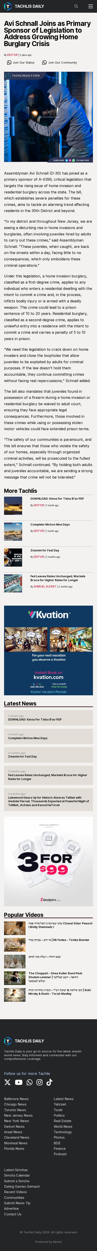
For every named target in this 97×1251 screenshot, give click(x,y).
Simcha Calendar (17, 1175)
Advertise (11, 1209)
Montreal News (16, 1143)
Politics (59, 1115)
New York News (16, 1121)
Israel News (13, 1132)
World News (63, 1127)
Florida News (14, 1149)
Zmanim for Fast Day (44, 550)
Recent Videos (15, 1192)
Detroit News (14, 1127)
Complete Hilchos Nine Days (50, 524)
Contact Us (12, 1214)
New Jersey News (18, 1115)
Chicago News (15, 1104)
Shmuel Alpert (45, 586)
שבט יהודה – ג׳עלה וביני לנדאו (44, 956)
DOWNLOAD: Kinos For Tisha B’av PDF (57, 498)
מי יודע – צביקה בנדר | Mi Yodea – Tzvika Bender (59, 940)
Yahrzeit (60, 1104)
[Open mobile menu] (90, 6)
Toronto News (15, 1110)
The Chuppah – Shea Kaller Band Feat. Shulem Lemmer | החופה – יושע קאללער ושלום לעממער (55, 977)
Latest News (64, 1099)
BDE (57, 1143)
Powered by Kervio (48, 1242)
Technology (63, 1132)
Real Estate (62, 1121)
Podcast (60, 1154)
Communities (14, 1198)
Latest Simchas (16, 1170)
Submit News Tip (17, 1203)
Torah (58, 1110)
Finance (60, 1149)
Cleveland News (16, 1137)
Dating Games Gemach (22, 1186)
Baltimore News (16, 1099)
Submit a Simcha (16, 1181)
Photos (59, 1137)
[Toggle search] (76, 6)
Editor (12, 55)
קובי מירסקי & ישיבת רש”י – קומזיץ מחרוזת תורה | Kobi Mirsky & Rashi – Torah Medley (59, 992)
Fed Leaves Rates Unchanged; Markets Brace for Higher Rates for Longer (57, 578)
